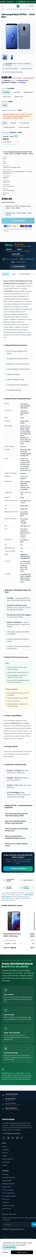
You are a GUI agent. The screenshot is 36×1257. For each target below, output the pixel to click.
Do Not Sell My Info (8, 1193)
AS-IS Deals (6, 1162)
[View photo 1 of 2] (5, 57)
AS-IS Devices (6, 1209)
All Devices (5, 1202)
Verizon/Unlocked (23, 127)
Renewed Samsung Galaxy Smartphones (18, 9)
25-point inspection (22, 1)
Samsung (5, 1150)
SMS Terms (5, 1199)
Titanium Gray (18, 97)
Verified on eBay (19, 266)
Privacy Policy (6, 1187)
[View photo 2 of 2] (12, 57)
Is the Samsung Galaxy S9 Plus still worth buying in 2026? (16, 815)
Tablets (4, 1156)
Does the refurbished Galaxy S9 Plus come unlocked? (15, 822)
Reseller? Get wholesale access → (13, 1229)
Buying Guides (7, 1180)
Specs (14, 274)
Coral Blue (6, 92)
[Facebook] (4, 1138)
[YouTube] (17, 1138)
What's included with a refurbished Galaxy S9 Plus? (15, 837)
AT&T (4, 123)
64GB (4, 105)
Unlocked (13, 123)
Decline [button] (5, 1252)
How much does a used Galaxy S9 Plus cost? (16, 830)
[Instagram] (8, 1138)
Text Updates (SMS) (8, 1196)
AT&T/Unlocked (24, 123)
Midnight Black (28, 92)
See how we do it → (25, 1079)
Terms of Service (7, 1190)
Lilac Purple (16, 92)
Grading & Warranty (9, 1177)
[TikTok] (21, 1138)
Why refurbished (24, 274)
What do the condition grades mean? (16, 845)
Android (4, 1153)
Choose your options (18, 868)
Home (3, 9)
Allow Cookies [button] (21, 1252)
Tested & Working (8, 1205)
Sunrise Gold (7, 97)
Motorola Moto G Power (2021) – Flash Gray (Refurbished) (12, 935)
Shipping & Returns (8, 1184)
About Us (5, 1174)
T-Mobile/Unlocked (9, 127)
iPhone (4, 1146)
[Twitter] (13, 1138)
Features (6, 274)
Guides (4, 1165)
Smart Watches (7, 1159)
